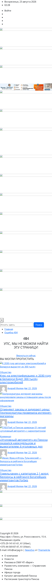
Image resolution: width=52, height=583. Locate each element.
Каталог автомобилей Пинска (20, 575)
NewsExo (30, 550)
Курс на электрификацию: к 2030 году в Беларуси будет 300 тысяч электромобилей (25, 379)
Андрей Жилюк (15, 388)
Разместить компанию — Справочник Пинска (25, 567)
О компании (11, 555)
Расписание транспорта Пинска (21, 579)
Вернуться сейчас (26, 355)
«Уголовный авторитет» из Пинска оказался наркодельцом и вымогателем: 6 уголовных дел (24, 443)
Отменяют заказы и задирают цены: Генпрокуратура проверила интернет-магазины (26, 412)
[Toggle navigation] (4, 314)
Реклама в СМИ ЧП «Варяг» (19, 562)
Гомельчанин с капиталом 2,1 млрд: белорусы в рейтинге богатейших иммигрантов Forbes (24, 477)
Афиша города (12, 572)
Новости (9, 559)
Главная (8, 329)
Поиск (38, 324)
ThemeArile (44, 550)
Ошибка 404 (11, 332)
